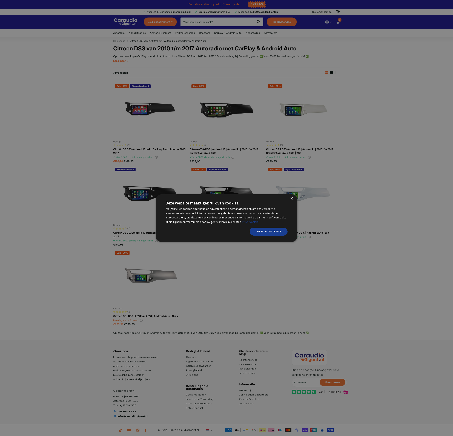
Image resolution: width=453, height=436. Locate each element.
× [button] (291, 198)
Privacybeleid (250, 222)
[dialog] (226, 218)
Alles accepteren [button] (268, 231)
